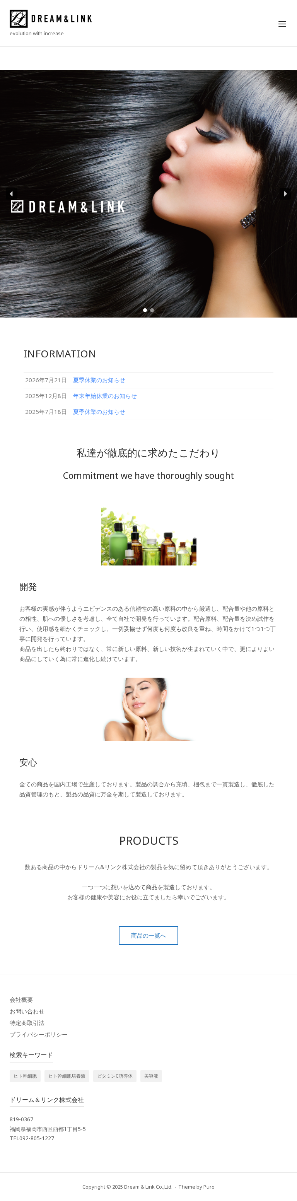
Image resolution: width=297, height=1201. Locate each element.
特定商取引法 (27, 1023)
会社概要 (21, 999)
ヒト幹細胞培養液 (66, 1076)
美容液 (151, 1076)
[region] (148, 194)
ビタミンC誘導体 (115, 1076)
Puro (209, 1186)
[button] (11, 194)
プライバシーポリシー (39, 1034)
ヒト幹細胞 (25, 1076)
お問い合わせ (27, 1011)
